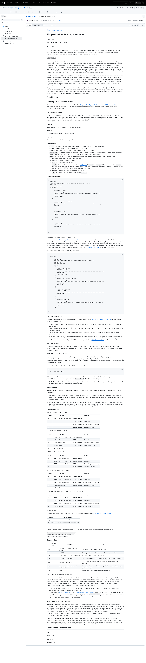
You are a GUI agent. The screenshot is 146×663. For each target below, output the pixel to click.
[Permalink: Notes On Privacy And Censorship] (46, 575)
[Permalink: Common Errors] (46, 540)
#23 (60, 20)
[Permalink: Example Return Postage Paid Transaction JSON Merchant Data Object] (46, 366)
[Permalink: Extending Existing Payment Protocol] (46, 102)
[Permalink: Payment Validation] (46, 343)
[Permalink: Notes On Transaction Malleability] (46, 601)
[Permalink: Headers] (46, 131)
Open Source (36, 2)
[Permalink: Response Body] (46, 143)
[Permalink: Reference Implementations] (46, 628)
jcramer (31, 20)
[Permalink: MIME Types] (46, 510)
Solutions (17, 2)
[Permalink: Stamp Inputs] (46, 387)
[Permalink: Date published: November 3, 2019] (46, 43)
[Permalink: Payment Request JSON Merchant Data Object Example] (46, 251)
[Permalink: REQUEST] (46, 124)
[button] (122, 180)
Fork (131, 7)
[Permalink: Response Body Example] (46, 176)
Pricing (53, 2)
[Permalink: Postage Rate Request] (46, 112)
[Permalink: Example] (46, 527)
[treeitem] (11, 38)
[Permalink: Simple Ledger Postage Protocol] (46, 34)
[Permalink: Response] (46, 137)
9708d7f (130, 20)
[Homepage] (3, 3)
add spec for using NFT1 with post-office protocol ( (46, 20)
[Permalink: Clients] (46, 632)
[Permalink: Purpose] (46, 46)
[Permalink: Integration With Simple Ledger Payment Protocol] (46, 237)
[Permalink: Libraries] (46, 639)
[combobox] (13, 23)
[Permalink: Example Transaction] (46, 409)
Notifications (121, 7)
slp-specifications (21, 8)
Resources (26, 2)
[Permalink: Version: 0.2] (46, 39)
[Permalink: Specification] (46, 97)
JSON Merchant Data (110, 105)
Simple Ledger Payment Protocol (89, 105)
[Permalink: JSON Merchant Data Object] (46, 354)
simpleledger (8, 8)
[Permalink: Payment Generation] (46, 316)
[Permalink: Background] (46, 58)
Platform (9, 2)
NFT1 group (83, 165)
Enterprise (46, 2)
